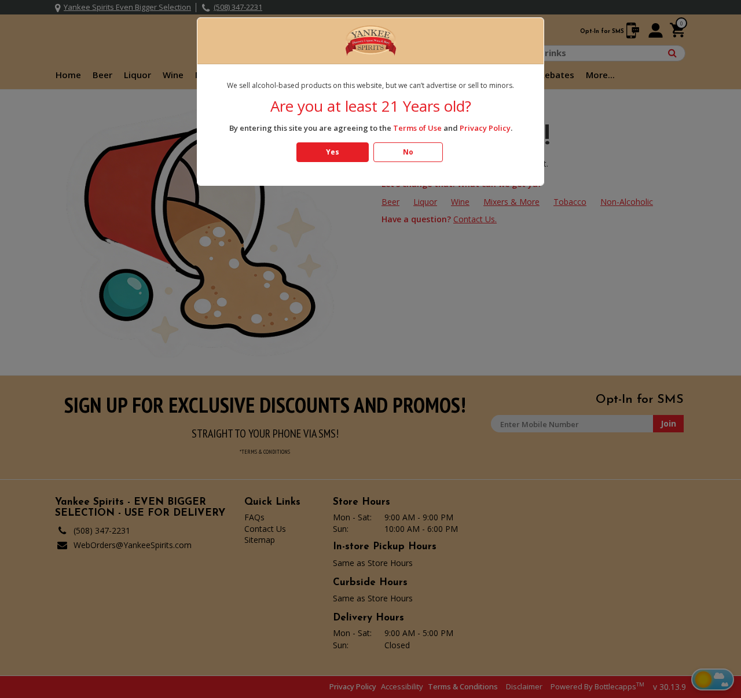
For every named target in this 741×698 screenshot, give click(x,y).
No (408, 152)
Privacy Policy (485, 128)
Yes (332, 152)
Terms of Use (417, 128)
